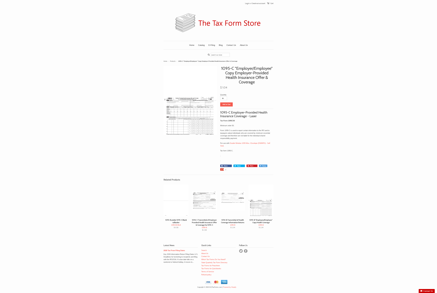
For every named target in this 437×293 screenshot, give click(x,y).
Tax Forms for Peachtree (210, 266)
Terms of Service (207, 272)
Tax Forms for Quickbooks (211, 268)
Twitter (241, 251)
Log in (247, 3)
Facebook (246, 251)
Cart (271, 3)
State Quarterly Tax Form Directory (214, 262)
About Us (204, 253)
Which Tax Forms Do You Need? (213, 259)
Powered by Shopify (229, 287)
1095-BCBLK (176, 223)
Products (172, 61)
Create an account (258, 3)
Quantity (223, 95)
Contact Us (205, 256)
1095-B (204, 225)
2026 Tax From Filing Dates (174, 250)
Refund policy (206, 275)
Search (204, 250)
